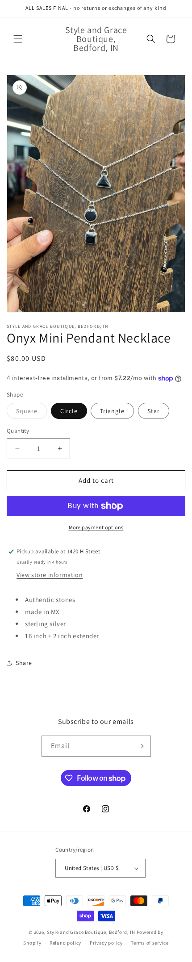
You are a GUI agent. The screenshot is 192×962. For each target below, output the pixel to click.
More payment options (96, 527)
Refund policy (65, 943)
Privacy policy (106, 943)
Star (153, 411)
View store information (50, 575)
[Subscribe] (140, 746)
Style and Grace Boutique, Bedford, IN (91, 932)
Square (31, 412)
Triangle (112, 411)
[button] (18, 39)
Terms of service (149, 943)
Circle (69, 411)
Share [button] (24, 663)
